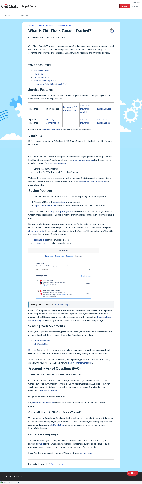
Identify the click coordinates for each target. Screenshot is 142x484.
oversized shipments (58, 163)
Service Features (41, 70)
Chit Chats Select (42, 340)
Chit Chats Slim (41, 343)
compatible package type (61, 211)
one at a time (59, 202)
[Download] (66, 212)
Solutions (18, 476)
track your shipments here (80, 362)
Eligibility (38, 73)
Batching (32, 350)
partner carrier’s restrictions (92, 181)
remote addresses (48, 390)
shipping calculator (51, 129)
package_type (40, 239)
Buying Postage (41, 77)
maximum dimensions (83, 159)
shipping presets (36, 230)
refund (40, 443)
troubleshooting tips (63, 304)
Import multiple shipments (46, 205)
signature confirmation (43, 402)
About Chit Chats (46, 25)
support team (86, 453)
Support (24, 15)
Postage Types (64, 25)
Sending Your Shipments (45, 80)
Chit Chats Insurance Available (85, 108)
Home (7, 15)
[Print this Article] (112, 29)
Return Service (104, 108)
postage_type (40, 243)
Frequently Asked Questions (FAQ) (50, 83)
